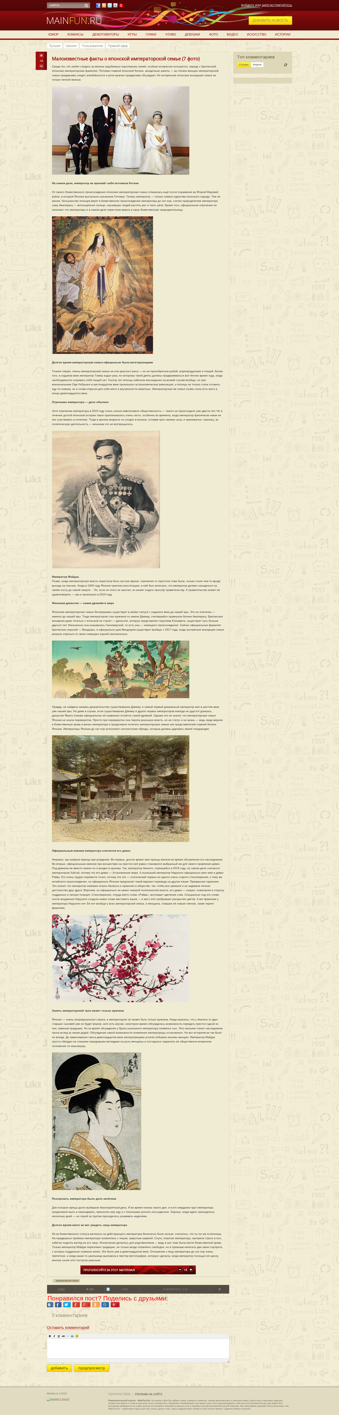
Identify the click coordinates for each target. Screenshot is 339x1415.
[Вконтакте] (115, 6)
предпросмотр (91, 1367)
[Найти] (86, 5)
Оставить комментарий (68, 1327)
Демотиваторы (105, 34)
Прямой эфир (118, 46)
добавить (59, 1367)
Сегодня (244, 64)
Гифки (151, 34)
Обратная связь (119, 1394)
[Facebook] (98, 6)
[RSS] (104, 6)
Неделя (257, 64)
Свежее (71, 46)
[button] (50, 1336)
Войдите (247, 5)
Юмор (53, 34)
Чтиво (170, 34)
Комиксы (75, 34)
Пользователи (92, 46)
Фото (213, 34)
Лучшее (54, 46)
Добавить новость (270, 20)
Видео (232, 34)
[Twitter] (109, 6)
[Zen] (121, 6)
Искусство (256, 34)
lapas (124, 1289)
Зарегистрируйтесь (277, 5)
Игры (132, 34)
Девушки (192, 34)
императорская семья (67, 1280)
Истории (283, 34)
